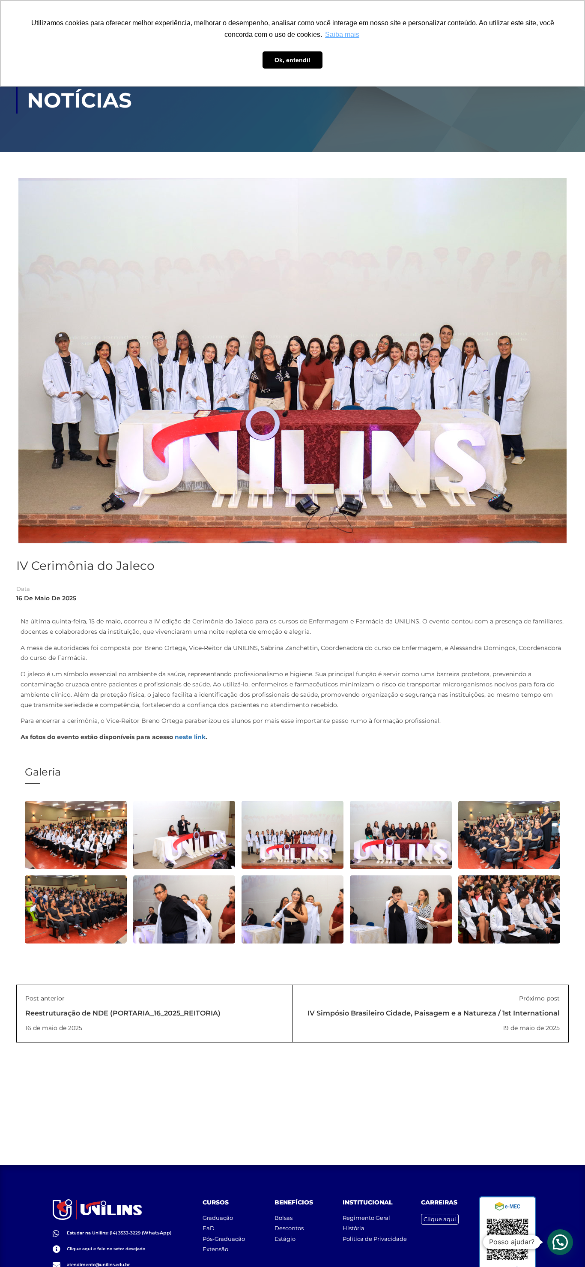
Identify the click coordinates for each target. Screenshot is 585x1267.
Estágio (285, 1238)
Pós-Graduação (224, 1238)
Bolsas (283, 1217)
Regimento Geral (366, 1217)
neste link (190, 737)
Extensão (215, 1249)
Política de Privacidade (375, 1238)
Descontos (289, 1228)
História (353, 1228)
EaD (209, 1228)
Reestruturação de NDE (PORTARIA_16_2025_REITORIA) (123, 1013)
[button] (560, 1242)
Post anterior (45, 998)
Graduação (218, 1217)
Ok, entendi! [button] (292, 60)
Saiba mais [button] (342, 34)
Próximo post (539, 998)
